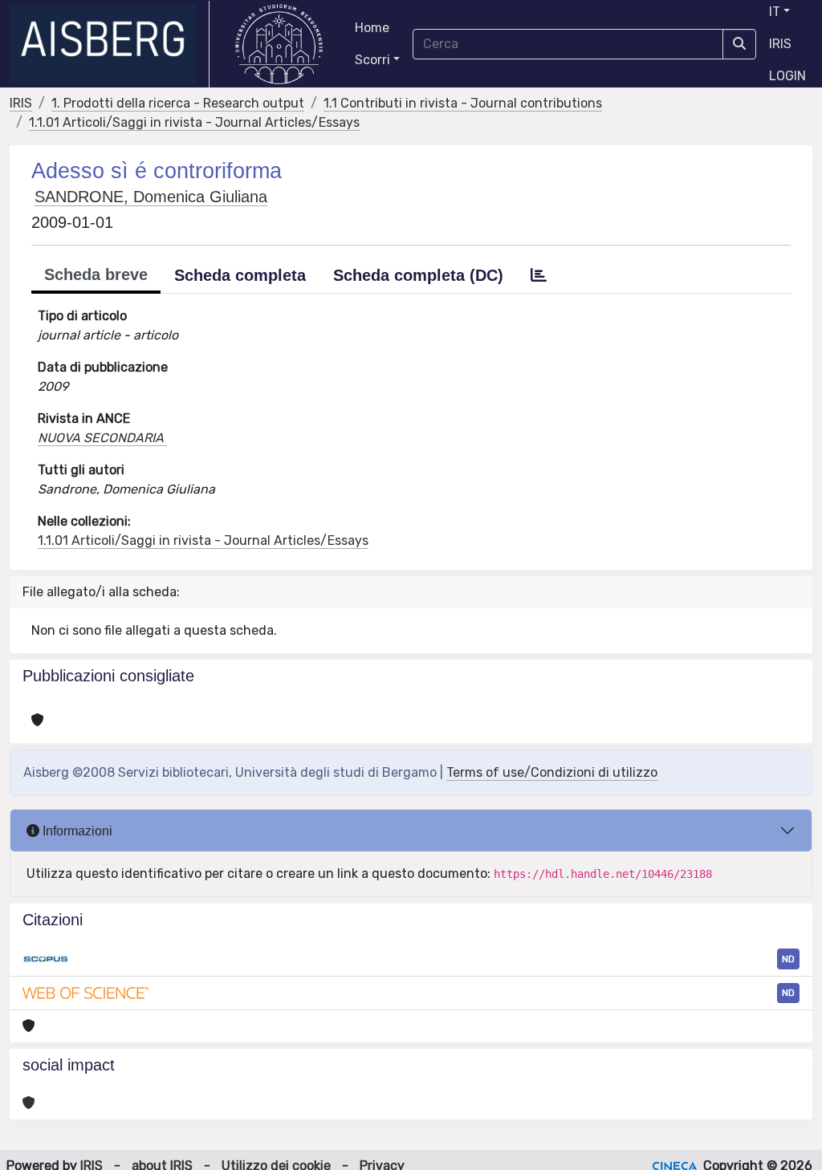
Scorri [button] (372, 59)
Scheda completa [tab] (240, 275)
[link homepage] (110, 44)
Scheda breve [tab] (96, 274)
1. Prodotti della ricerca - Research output (177, 103)
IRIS (780, 43)
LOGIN (787, 75)
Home (372, 27)
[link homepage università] (279, 44)
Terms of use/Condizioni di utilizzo (551, 772)
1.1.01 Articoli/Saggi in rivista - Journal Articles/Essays (194, 122)
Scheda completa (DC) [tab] (418, 275)
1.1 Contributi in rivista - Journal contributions (463, 103)
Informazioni (75, 831)
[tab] (538, 275)
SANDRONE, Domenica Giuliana (151, 196)
